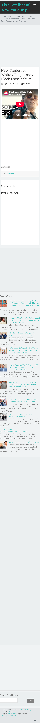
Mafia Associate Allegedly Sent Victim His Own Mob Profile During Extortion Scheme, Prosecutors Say (23, 350)
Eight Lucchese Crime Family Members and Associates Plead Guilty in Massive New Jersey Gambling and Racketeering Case (24, 304)
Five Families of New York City (16, 7)
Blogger (11, 712)
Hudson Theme (12, 714)
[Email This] (2, 167)
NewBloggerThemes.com (9, 715)
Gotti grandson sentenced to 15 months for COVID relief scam (23, 415)
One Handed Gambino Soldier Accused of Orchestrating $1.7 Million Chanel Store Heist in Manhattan (23, 384)
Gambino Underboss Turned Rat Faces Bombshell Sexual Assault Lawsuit (23, 400)
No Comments (10, 174)
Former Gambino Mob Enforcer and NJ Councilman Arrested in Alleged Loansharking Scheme (24, 367)
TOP (37, 721)
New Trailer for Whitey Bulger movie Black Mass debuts (18, 74)
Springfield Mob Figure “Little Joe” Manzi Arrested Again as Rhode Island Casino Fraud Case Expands (24, 320)
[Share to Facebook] (8, 167)
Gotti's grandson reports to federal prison (24, 442)
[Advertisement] (20, 47)
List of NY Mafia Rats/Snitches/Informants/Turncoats (14, 430)
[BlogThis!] (4, 167)
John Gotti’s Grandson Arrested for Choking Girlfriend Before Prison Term (24, 334)
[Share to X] (6, 167)
